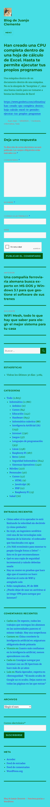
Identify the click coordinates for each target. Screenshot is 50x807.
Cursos (16, 409)
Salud (12, 496)
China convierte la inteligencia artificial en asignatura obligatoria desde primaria (26, 640)
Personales (15, 472)
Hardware (35, 121)
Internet (17, 433)
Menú (8, 32)
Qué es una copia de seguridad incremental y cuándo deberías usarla (23, 562)
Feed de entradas (16, 763)
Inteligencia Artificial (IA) (26, 425)
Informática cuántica (23, 421)
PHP (17, 488)
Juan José (12, 121)
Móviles (13, 468)
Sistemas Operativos (23, 464)
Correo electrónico (17, 216)
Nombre (9, 202)
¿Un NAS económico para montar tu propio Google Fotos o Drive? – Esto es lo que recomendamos (26, 550)
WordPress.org (15, 771)
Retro (15, 456)
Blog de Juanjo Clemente (16, 22)
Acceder (11, 759)
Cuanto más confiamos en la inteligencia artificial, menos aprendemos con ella (25, 652)
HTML (18, 480)
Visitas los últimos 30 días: (21, 374)
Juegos (16, 437)
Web (6, 230)
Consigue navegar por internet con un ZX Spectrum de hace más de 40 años (24, 664)
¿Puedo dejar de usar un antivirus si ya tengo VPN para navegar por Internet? (26, 593)
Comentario (12, 160)
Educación (17, 413)
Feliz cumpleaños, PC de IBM (22, 586)
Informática (9, 124)
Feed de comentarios (18, 767)
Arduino (16, 405)
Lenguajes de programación (27, 441)
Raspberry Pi (19, 453)
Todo (17, 124)
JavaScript (20, 484)
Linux (15, 449)
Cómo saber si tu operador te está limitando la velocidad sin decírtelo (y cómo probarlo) (26, 523)
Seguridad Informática (24, 460)
